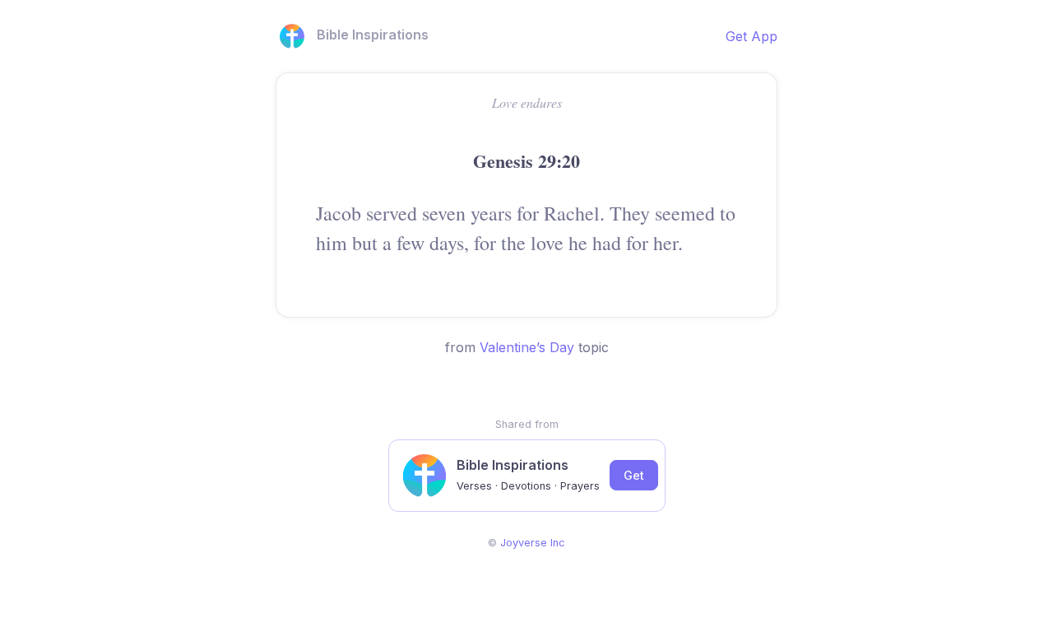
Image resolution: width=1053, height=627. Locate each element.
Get (634, 475)
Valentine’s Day (527, 347)
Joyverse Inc (532, 542)
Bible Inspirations (373, 34)
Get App (751, 36)
